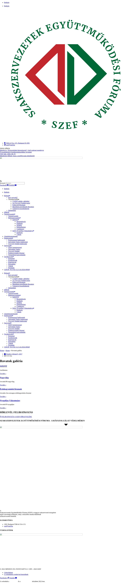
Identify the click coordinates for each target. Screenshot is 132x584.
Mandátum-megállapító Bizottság (23, 207)
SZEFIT (15, 220)
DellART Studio (26, 581)
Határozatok (8, 238)
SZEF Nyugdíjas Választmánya (22, 231)
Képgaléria (11, 264)
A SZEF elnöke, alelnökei (20, 201)
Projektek (11, 268)
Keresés (2, 183)
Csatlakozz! (20, 229)
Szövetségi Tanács (14, 249)
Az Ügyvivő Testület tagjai (21, 203)
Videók (10, 266)
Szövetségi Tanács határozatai (18, 242)
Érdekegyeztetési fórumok (11, 389)
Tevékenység (8, 257)
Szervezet (7, 245)
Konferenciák (12, 260)
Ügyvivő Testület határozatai (17, 244)
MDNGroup (13, 581)
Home (2, 350)
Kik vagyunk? (13, 197)
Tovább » (3, 374)
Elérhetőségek (21, 227)
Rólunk (6, 196)
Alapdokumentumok (11, 236)
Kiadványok (12, 262)
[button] (66, 181)
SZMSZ (19, 225)
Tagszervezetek (9, 214)
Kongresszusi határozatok (16, 240)
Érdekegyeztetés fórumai (16, 253)
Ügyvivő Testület (13, 251)
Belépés (6, 2)
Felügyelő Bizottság (18, 205)
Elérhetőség (12, 210)
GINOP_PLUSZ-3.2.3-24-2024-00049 (17, 269)
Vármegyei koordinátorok (20, 208)
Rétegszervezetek (14, 218)
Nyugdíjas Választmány (10, 400)
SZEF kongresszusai (15, 247)
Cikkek (18, 234)
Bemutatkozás (21, 221)
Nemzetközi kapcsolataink (16, 255)
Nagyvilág (4, 378)
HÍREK (6, 212)
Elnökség (19, 223)
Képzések (11, 258)
